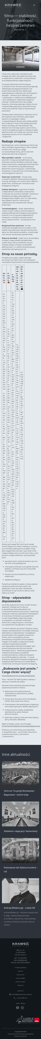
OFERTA (20, 971)
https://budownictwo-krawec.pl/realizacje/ (18, 675)
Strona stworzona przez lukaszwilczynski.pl (20, 1034)
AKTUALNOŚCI (20, 978)
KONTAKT (20, 985)
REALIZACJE (20, 975)
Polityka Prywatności (20, 1036)
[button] (34, 5)
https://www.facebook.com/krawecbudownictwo (21, 726)
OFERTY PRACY (21, 982)
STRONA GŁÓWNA (20, 968)
